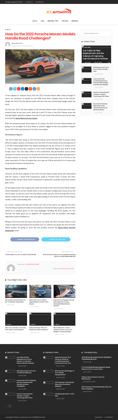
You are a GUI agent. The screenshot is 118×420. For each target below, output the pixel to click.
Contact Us (29, 2)
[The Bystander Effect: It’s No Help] (48, 396)
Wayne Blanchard (17, 43)
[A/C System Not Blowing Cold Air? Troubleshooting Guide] (16, 291)
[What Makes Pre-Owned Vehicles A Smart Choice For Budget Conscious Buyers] (64, 319)
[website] (18, 268)
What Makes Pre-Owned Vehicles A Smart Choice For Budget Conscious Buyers (63, 330)
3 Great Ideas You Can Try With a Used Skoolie (20, 254)
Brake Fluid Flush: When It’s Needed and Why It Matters (38, 329)
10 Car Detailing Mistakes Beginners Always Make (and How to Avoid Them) (96, 368)
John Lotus (87, 62)
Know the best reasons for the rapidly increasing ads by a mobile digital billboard (59, 255)
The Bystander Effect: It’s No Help (64, 395)
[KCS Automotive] (59, 10)
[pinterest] (54, 2)
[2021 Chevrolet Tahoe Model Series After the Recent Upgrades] (48, 384)
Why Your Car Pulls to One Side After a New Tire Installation (15, 329)
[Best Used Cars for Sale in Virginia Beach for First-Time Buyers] (40, 291)
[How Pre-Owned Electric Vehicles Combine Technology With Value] (86, 94)
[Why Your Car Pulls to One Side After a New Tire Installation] (16, 319)
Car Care (87, 47)
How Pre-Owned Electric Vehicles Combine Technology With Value (101, 94)
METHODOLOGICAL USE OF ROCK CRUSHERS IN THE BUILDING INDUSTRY (96, 358)
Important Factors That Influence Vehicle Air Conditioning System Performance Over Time (63, 360)
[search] (84, 21)
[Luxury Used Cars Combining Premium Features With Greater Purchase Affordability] (86, 81)
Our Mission (40, 2)
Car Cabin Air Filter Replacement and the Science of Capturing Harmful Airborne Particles (95, 54)
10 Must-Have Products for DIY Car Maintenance (93, 378)
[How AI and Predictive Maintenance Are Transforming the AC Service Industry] (86, 106)
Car (42, 21)
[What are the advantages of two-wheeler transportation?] (48, 373)
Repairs (75, 21)
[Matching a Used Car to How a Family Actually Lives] (86, 69)
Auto (34, 21)
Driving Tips (53, 21)
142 (109, 62)
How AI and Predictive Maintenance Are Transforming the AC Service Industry (100, 107)
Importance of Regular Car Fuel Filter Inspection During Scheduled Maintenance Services (64, 303)
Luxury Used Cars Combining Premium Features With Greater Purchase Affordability (100, 82)
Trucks (65, 21)
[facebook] (48, 2)
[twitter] (51, 2)
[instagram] (57, 2)
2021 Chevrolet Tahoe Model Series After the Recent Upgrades (64, 384)
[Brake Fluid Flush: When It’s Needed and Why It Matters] (40, 319)
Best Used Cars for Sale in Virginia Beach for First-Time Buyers (38, 302)
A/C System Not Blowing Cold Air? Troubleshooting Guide (15, 301)
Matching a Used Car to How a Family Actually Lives (101, 69)
